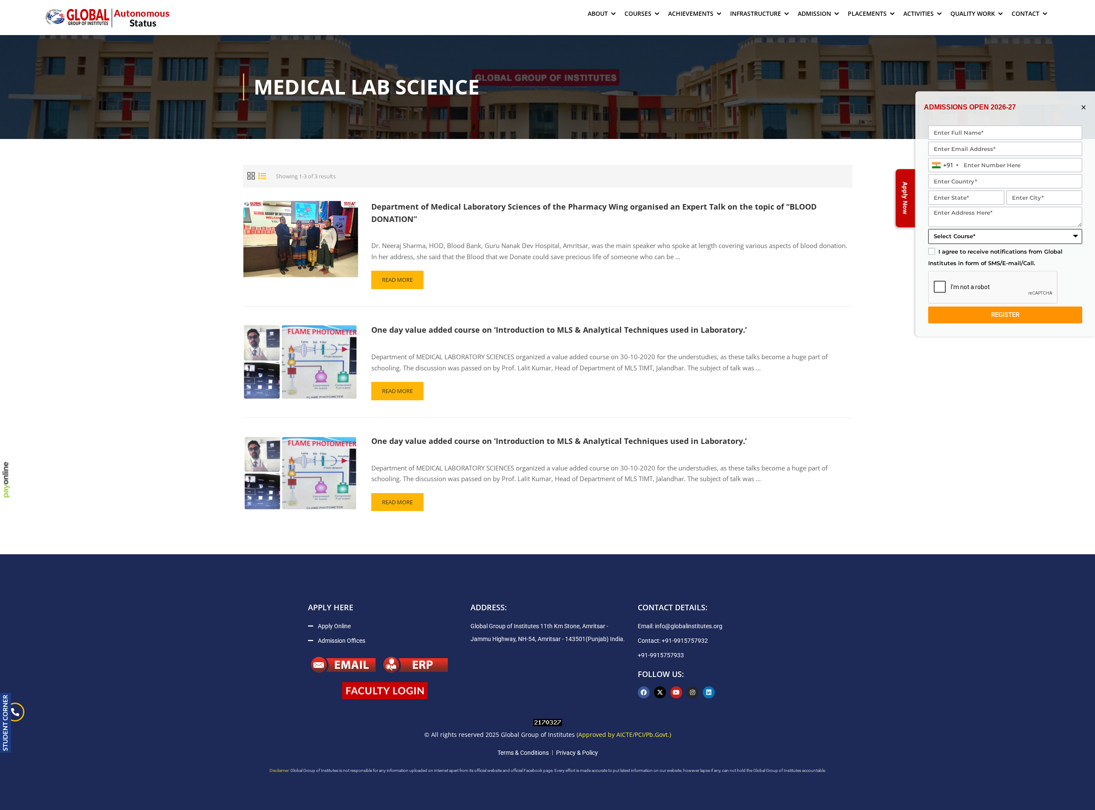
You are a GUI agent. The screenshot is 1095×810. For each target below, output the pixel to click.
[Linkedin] (709, 692)
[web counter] (547, 722)
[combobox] (945, 165)
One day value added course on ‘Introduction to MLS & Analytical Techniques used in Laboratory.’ (559, 330)
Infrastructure (755, 13)
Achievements (690, 13)
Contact (1025, 13)
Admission (814, 13)
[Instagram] (692, 692)
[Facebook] (644, 692)
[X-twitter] (660, 692)
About (598, 13)
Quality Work (972, 13)
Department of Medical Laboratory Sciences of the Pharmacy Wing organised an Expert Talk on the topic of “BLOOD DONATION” (594, 212)
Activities (918, 13)
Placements (867, 13)
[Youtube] (676, 692)
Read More (399, 277)
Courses (637, 13)
